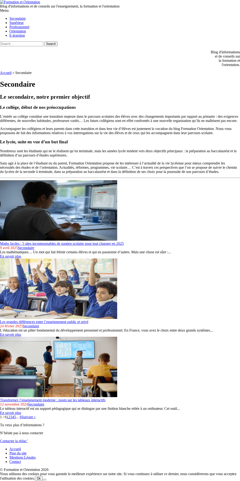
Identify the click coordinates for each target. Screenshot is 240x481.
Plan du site (17, 453)
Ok (39, 478)
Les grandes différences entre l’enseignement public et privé (44, 322)
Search (51, 44)
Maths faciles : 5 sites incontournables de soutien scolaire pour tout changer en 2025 (62, 244)
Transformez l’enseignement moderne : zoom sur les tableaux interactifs (52, 400)
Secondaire (26, 248)
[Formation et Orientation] (20, 2)
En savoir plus (10, 256)
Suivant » (29, 417)
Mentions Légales (22, 457)
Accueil (5, 73)
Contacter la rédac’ (14, 441)
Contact (15, 462)
